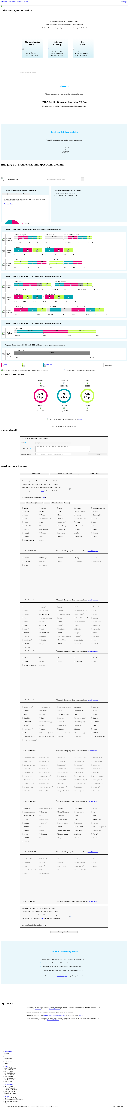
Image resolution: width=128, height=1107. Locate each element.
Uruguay (60, 736)
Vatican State (45, 540)
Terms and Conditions (54, 1009)
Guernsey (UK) (46, 518)
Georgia (77, 558)
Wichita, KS (97, 791)
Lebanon (26, 661)
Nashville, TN (80, 776)
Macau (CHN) (97, 819)
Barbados (43, 710)
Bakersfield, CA (80, 758)
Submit (98, 454)
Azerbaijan (44, 558)
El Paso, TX (97, 765)
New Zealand (79, 826)
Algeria (26, 607)
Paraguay (95, 729)
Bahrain (26, 658)
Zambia (95, 644)
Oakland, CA (45, 780)
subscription (38, 1009)
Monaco (26, 529)
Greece (26, 518)
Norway (77, 529)
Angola (43, 607)
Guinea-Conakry (80, 622)
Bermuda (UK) (79, 710)
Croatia (43, 511)
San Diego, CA (28, 787)
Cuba (42, 718)
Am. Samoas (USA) (47, 808)
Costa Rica (27, 718)
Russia (60, 561)
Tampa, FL (96, 787)
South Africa (62, 640)
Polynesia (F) (97, 830)
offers (42, 491)
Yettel (25, 364)
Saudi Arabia (79, 661)
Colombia (95, 714)
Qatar (59, 661)
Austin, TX (61, 758)
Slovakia (95, 533)
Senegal (78, 636)
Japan (94, 815)
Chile (77, 714)
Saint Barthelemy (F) (64, 733)
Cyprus (60, 511)
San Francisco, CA (47, 787)
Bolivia (95, 711)
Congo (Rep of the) (64, 614)
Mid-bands (18, 194)
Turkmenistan (97, 561)
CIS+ (27, 503)
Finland (43, 515)
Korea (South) (62, 819)
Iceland (95, 518)
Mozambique (45, 632)
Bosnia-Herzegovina (99, 508)
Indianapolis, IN (80, 769)
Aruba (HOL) (97, 707)
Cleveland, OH (80, 761)
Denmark (95, 511)
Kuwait (95, 658)
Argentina (78, 707)
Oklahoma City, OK (81, 780)
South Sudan (79, 640)
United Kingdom (29, 540)
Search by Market (35, 473)
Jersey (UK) (62, 522)
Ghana (60, 621)
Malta (94, 526)
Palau (43, 830)
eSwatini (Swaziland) (81, 618)
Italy (42, 522)
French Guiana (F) (46, 722)
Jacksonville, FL (98, 769)
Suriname (95, 732)
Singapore (44, 834)
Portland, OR (45, 783)
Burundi (26, 611)
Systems (11, 1)
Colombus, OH (97, 761)
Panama (77, 729)
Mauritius (78, 629)
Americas (47, 503)
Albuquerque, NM (29, 758)
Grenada (61, 722)
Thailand (26, 837)
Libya (77, 625)
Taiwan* (95, 834)
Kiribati (26, 819)
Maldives (44, 823)
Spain (42, 536)
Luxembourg (62, 526)
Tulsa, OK (27, 791)
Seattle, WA (79, 787)
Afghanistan (27, 808)
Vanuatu (95, 838)
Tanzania (26, 643)
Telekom (5, 364)
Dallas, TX (44, 765)
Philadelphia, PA (98, 780)
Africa (32, 503)
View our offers (8, 204)
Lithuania (43, 526)
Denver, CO (62, 765)
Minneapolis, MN (63, 776)
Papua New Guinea (64, 830)
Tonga (60, 838)
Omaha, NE (62, 780)
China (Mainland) (63, 812)
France (60, 515)
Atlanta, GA (45, 758)
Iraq (42, 658)
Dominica (61, 718)
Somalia (43, 640)
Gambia (43, 622)
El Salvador (27, 721)
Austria (60, 508)
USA (53, 503)
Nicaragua (61, 729)
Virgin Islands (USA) (30, 740)
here (44, 497)
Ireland (26, 522)
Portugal (26, 533)
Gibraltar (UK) (97, 515)
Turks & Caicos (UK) (47, 736)
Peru (25, 732)
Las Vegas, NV (46, 772)
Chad (95, 611)
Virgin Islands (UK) (98, 736)
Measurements (18, 1)
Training (25, 1)
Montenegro (44, 529)
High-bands (26, 194)
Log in (125, 2)
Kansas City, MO (29, 772)
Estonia (26, 515)
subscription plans (93, 551)
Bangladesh (78, 808)
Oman (43, 661)
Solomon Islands (63, 834)
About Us (55, 1106)
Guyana (26, 725)
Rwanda (43, 636)
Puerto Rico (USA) (47, 733)
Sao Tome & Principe (64, 636)
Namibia (60, 632)
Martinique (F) (28, 729)
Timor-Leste (45, 838)
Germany (78, 515)
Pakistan (26, 830)
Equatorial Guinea (46, 618)
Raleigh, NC (62, 783)
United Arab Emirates (30, 665)
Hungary (60, 518)
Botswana (78, 607)
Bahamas (26, 710)
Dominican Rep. (80, 718)
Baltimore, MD (97, 758)
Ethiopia (95, 618)
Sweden (60, 536)
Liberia (60, 625)
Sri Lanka (78, 834)
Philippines (78, 830)
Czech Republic (80, 511)
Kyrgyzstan (27, 561)
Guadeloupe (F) (80, 722)
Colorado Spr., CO (29, 765)
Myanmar (26, 826)
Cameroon (61, 610)
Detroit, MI (79, 765)
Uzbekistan (44, 565)
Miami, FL (96, 772)
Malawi (26, 629)
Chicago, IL (62, 761)
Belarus (60, 558)
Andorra (43, 508)
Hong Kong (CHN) (29, 815)
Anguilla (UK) (45, 707)
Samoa (26, 834)
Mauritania (61, 629)
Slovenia (26, 536)
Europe (23, 503)
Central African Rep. (81, 611)
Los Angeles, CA (63, 772)
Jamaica (95, 725)
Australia (60, 808)
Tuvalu (77, 838)
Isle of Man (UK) (80, 518)
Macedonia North (80, 526)
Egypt (25, 618)
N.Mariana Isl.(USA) (99, 827)
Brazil (25, 714)
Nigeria (95, 632)
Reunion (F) (27, 636)
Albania (26, 508)
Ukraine (26, 565)
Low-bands (11, 194)
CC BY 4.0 (80, 1015)
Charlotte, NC (45, 761)
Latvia (94, 522)
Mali (42, 629)
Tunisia (60, 643)
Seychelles (96, 636)
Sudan (94, 640)
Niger (77, 633)
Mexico (43, 729)
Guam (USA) (79, 812)
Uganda (78, 644)
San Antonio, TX (98, 783)
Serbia (77, 533)
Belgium (77, 508)
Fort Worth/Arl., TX (30, 769)
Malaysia (26, 823)
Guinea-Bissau (97, 622)
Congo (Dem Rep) (46, 614)
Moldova (43, 561)
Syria (94, 661)
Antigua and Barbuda (64, 707)
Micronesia (79, 823)
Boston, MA (28, 761)
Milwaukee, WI (46, 776)
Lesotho (43, 625)
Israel (59, 658)
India (43, 816)
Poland (95, 529)
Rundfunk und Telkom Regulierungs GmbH (54, 1015)
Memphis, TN (28, 776)
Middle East (39, 503)
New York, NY (28, 780)
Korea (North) (45, 819)
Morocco (26, 632)
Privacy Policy (32, 1106)
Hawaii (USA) (62, 725)
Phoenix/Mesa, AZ (29, 783)
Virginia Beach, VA (64, 791)
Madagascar (96, 625)
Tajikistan (78, 561)
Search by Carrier (93, 473)
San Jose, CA (62, 787)
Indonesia (61, 815)
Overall (4, 194)
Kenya (26, 625)
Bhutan (95, 808)
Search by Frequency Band (64, 473)
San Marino (62, 533)
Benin (60, 607)
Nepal (60, 826)
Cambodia (44, 812)
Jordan (77, 658)
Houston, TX (62, 769)
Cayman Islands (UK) (64, 714)
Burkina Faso (97, 607)
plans (80, 419)
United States (45, 873)
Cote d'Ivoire (79, 614)
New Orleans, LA (98, 776)
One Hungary (48, 364)
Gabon (26, 622)
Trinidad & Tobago (29, 736)
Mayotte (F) (96, 629)
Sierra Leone (28, 640)
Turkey (95, 536)
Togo (43, 644)
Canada (43, 714)
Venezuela (78, 736)
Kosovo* (78, 522)
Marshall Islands (63, 823)
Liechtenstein (27, 526)
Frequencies (5, 1)
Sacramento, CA (80, 783)
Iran (76, 815)
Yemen (43, 665)
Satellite (66, 503)
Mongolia (96, 823)
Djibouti (95, 614)
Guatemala (96, 721)
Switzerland (78, 536)
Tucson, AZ (45, 791)
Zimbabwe (27, 647)
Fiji (94, 812)
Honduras (78, 725)
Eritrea (60, 618)
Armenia (26, 558)
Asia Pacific (59, 503)
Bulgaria (26, 511)
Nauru (43, 827)
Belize (60, 711)
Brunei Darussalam (30, 812)
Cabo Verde (45, 611)
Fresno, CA (45, 769)
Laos (76, 819)
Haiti (42, 725)
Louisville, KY (80, 772)
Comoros (27, 614)
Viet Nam (26, 841)
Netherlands (61, 529)
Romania (43, 533)
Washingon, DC (80, 791)
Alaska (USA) (28, 707)
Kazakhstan (96, 558)
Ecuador (95, 718)
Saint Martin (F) (80, 733)
